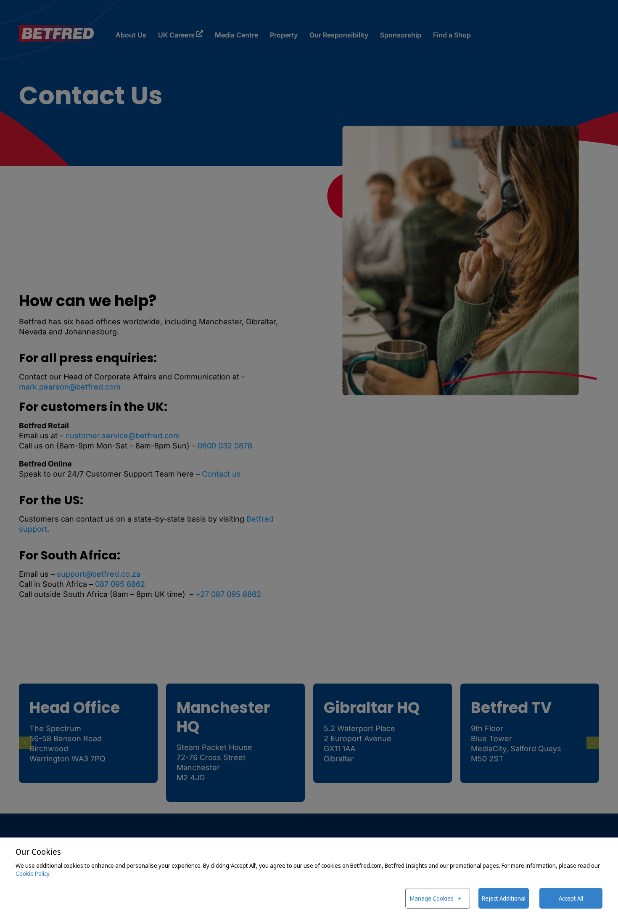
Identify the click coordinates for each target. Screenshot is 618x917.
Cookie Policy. (33, 873)
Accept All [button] (571, 898)
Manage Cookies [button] (432, 898)
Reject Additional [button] (504, 898)
